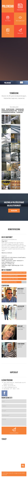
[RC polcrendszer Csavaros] (6, 147)
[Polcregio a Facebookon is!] (4, 393)
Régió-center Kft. (10, 473)
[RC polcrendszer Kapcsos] (15, 166)
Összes (3, 109)
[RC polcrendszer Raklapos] (6, 185)
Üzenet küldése (14, 433)
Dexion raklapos (20, 109)
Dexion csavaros (10, 109)
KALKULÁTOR (14, 210)
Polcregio (7, 83)
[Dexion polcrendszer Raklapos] (15, 138)
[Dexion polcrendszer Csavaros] (6, 119)
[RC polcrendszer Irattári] (6, 166)
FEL (23, 465)
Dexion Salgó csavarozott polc (9, 111)
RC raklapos (20, 112)
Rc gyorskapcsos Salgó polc (8, 112)
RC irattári (21, 111)
